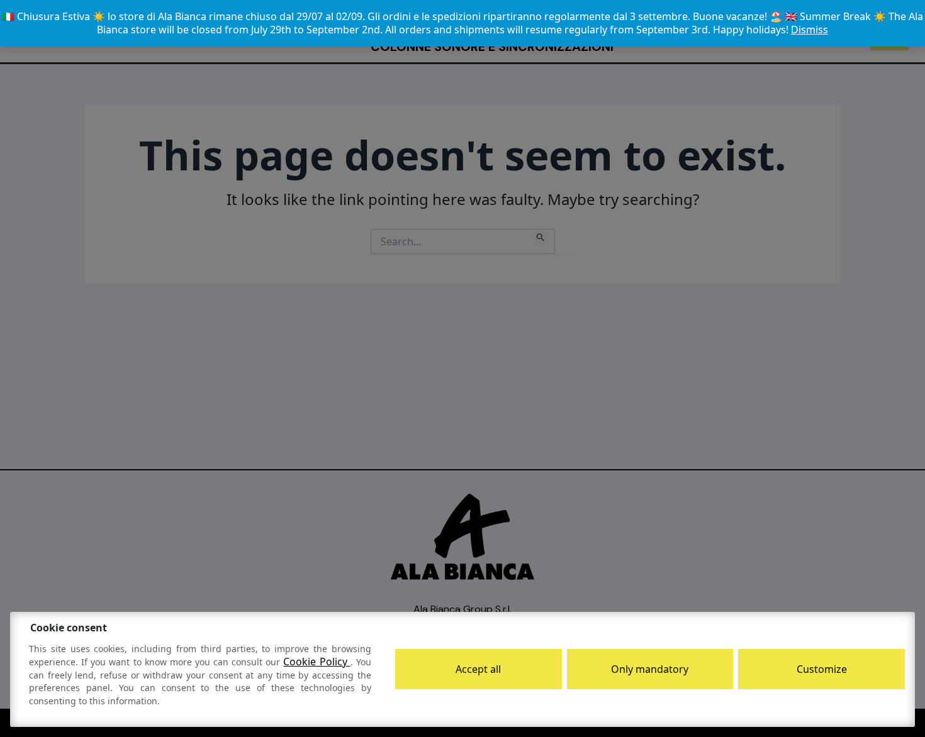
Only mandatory (649, 669)
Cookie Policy (316, 661)
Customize (822, 669)
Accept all (478, 669)
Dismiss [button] (809, 29)
